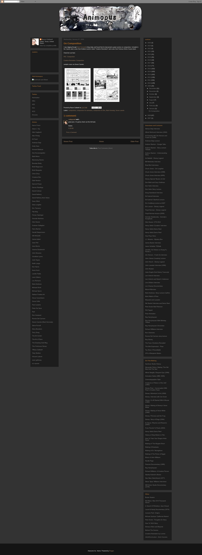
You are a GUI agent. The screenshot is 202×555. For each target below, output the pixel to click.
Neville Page (149, 461)
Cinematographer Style (153, 379)
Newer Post (68, 141)
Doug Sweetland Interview (154, 193)
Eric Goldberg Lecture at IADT (155, 203)
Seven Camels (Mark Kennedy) (42, 322)
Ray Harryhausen (151, 317)
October (152, 94)
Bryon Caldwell (47, 39)
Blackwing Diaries (38, 160)
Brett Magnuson (37, 167)
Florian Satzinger (37, 215)
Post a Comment (71, 132)
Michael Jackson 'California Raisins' (157, 516)
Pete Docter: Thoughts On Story (156, 520)
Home (101, 141)
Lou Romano (36, 280)
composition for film (99, 110)
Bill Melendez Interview (152, 161)
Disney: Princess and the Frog (155, 416)
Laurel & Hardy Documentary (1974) (157, 509)
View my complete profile (48, 45)
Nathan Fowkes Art (38, 294)
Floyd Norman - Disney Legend (155, 210)
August (151, 100)
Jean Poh (35, 243)
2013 (149, 74)
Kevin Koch (36, 270)
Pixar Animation (150, 313)
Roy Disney (149, 339)
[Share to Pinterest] (101, 108)
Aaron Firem (36, 125)
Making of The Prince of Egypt (155, 454)
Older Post (134, 141)
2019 (149, 57)
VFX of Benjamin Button (153, 353)
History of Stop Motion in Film (155, 435)
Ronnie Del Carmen (38, 318)
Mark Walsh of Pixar (151, 296)
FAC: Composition (69, 56)
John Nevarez (36, 253)
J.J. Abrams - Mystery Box (154, 239)
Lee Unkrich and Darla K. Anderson (157, 279)
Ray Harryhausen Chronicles (154, 326)
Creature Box (36, 177)
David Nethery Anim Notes (41, 198)
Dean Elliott (36, 201)
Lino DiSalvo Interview (152, 282)
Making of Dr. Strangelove (153, 450)
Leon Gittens (36, 277)
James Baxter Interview (153, 243)
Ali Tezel (35, 139)
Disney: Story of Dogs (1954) (154, 419)
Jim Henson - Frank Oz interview (156, 255)
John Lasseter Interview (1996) (155, 265)
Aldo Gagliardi (36, 132)
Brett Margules (37, 170)
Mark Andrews (37, 284)
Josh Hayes (36, 260)
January (152, 108)
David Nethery (37, 194)
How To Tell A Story (151, 523)
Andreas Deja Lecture (152, 141)
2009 (149, 86)
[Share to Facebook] (99, 108)
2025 (149, 43)
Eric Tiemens (36, 208)
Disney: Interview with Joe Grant (156, 397)
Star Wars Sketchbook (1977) (155, 478)
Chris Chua (36, 173)
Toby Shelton (36, 353)
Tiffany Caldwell (37, 350)
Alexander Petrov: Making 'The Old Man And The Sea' (156, 368)
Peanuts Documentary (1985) (155, 464)
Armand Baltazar (37, 149)
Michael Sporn (37, 291)
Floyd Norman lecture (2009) (154, 213)
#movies (35, 115)
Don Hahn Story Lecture (153, 189)
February (152, 105)
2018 (149, 60)
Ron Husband (36, 315)
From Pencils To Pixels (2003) (155, 428)
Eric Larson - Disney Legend (154, 206)
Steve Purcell (36, 325)
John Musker (149, 269)
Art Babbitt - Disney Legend (154, 158)
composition (72, 110)
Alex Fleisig (36, 135)
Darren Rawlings (37, 187)
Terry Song (35, 332)
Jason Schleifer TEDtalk (153, 246)
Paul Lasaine (36, 305)
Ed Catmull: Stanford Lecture (154, 199)
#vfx (33, 108)
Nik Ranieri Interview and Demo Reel (157, 303)
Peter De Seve (37, 308)
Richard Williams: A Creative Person (157, 471)
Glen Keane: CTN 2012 (153, 222)
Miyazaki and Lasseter (152, 300)
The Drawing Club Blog (39, 343)
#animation (35, 97)
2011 (149, 80)
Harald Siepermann (38, 232)
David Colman (36, 191)
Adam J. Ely (36, 129)
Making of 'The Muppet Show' (155, 443)
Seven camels (120, 110)
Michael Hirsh (36, 287)
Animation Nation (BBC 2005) (155, 376)
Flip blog (35, 211)
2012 (149, 77)
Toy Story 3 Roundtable (153, 350)
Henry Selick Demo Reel (153, 229)
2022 (149, 48)
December (153, 88)
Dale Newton (36, 180)
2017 (149, 63)
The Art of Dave (37, 339)
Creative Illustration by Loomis (155, 533)
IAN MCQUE (36, 236)
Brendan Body (37, 163)
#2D (33, 104)
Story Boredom (37, 329)
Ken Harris (35, 267)
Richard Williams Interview (154, 329)
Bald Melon (36, 156)
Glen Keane (36, 222)
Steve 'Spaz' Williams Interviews (155, 481)
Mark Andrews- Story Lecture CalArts (157, 293)
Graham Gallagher (38, 225)
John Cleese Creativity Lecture (155, 258)
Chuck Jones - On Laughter (154, 168)
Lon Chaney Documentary (154, 286)
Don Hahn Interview (151, 186)
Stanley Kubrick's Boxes (153, 474)
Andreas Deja (36, 142)
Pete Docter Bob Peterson (154, 306)
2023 (149, 46)
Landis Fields (36, 274)
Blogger (111, 551)
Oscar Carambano (38, 298)
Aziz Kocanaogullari (38, 153)
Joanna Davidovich (38, 249)
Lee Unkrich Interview (152, 275)
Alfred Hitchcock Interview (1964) (156, 132)
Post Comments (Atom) (105, 148)
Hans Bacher (36, 229)
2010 (149, 83)
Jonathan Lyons (37, 256)
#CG (33, 111)
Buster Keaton (150, 497)
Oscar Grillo (36, 301)
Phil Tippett (149, 310)
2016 (149, 66)
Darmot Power (37, 184)
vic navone (35, 363)
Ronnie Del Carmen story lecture (156, 336)
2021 (149, 51)
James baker (36, 239)
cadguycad (71, 119)
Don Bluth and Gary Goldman (155, 182)
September (153, 97)
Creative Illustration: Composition (74, 60)
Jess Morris (36, 246)
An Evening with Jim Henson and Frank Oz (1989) (156, 136)
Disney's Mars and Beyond (154, 527)
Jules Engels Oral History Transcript (157, 272)
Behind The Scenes (151, 530)
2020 (149, 54)
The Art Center (37, 336)
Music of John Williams (152, 457)
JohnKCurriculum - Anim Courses (156, 537)
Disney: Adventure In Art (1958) (155, 393)
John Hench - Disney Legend (155, 262)
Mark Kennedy (81, 47)
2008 (149, 115)
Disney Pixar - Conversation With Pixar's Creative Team (156, 389)
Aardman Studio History (153, 364)
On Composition (72, 43)
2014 (149, 71)
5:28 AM (70, 128)
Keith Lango (36, 263)
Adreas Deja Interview (152, 129)
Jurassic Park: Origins (152, 513)
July (150, 103)
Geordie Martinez (38, 218)
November (153, 91)
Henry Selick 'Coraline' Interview (156, 225)
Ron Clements (150, 332)
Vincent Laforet (37, 356)
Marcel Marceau (150, 289)
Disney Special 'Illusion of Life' (155, 179)
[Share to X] (97, 108)
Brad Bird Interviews (152, 165)
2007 (149, 118)
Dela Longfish (36, 205)
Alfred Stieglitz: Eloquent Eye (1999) (157, 372)
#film (33, 101)
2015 (149, 68)
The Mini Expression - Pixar (154, 346)
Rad (33, 312)
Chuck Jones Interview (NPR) (155, 175)
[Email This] (93, 108)
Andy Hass (35, 146)
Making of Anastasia (152, 447)
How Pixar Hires (150, 236)
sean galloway (37, 360)
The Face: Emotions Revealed (155, 343)
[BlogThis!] (95, 108)
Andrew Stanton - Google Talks (155, 144)
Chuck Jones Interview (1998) (155, 172)
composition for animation (84, 110)
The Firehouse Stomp (39, 346)
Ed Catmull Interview (152, 196)
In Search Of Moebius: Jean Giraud (157, 506)
